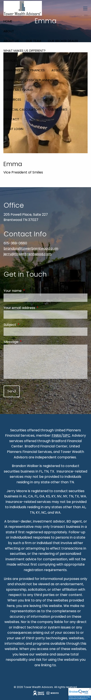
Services (10, 60)
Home (7, 21)
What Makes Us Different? (24, 50)
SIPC (66, 435)
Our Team (33, 41)
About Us (11, 41)
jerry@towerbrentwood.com (27, 254)
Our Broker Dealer (63, 41)
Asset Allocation (66, 70)
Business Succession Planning (28, 80)
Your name (29, 290)
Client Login (13, 129)
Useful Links (57, 109)
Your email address (36, 307)
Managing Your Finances (24, 70)
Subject (27, 324)
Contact (11, 119)
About (8, 31)
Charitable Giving (18, 90)
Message (28, 341)
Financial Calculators (22, 109)
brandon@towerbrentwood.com (31, 248)
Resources (12, 99)
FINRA (56, 435)
